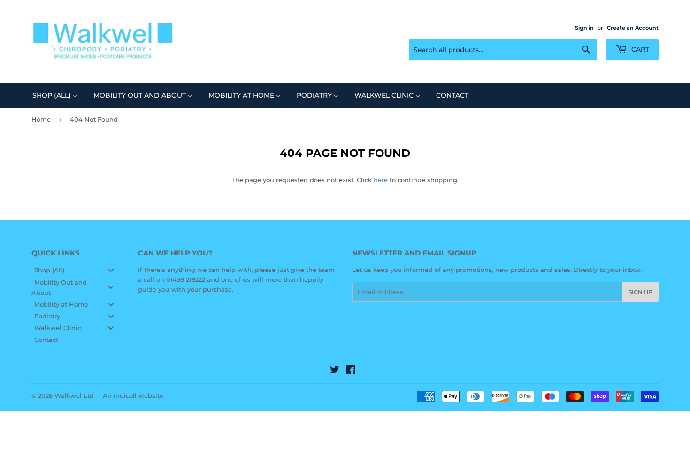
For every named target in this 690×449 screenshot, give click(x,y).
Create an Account (633, 27)
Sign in (584, 27)
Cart (639, 49)
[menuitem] (54, 95)
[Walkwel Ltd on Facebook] (351, 371)
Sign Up (640, 291)
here (381, 180)
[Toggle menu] (111, 270)
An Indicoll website (133, 395)
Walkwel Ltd (74, 395)
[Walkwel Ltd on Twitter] (334, 371)
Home (41, 119)
